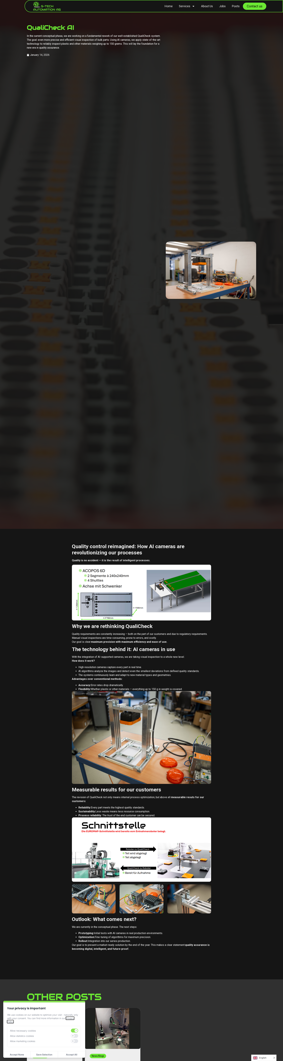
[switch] (74, 1031)
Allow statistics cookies (22, 1035)
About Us (207, 6)
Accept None (17, 1054)
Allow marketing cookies (22, 1041)
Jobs (222, 6)
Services (184, 6)
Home (169, 6)
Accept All (71, 1054)
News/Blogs (98, 1056)
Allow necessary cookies (23, 1030)
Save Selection (44, 1054)
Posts (236, 6)
